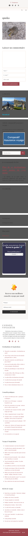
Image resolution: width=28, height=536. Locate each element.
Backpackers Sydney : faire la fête (13, 505)
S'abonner (14, 311)
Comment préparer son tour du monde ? (15, 445)
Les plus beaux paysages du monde (13, 379)
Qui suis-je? (5, 114)
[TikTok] (15, 5)
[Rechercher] (23, 153)
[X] (18, 5)
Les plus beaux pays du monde (12, 382)
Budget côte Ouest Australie (12, 497)
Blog (23, 532)
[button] (22, 10)
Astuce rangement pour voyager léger (14, 414)
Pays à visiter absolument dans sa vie (14, 384)
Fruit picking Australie (10, 518)
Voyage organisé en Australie (12, 500)
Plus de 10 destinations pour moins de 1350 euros (14, 170)
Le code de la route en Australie (13, 507)
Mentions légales (14, 530)
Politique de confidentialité (11, 532)
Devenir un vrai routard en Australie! (14, 521)
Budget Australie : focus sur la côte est (14, 502)
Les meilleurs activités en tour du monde (15, 465)
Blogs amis (5, 235)
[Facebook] (9, 5)
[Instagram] (12, 5)
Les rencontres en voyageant (12, 434)
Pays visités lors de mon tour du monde (14, 481)
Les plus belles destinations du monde (14, 377)
